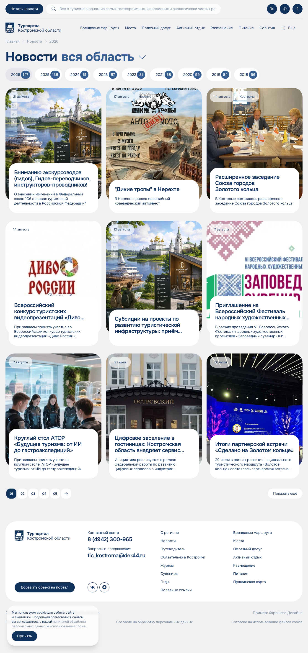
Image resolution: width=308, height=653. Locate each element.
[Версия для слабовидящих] (285, 9)
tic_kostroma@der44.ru (116, 556)
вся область (97, 57)
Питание (246, 28)
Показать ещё (285, 493)
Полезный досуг (156, 28)
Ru (272, 8)
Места (130, 28)
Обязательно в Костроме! (182, 557)
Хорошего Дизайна (286, 612)
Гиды (164, 581)
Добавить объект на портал (44, 587)
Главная (12, 41)
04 (44, 494)
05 (55, 494)
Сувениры (169, 573)
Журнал (167, 565)
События (267, 28)
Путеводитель (172, 549)
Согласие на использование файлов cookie (267, 622)
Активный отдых (190, 28)
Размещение (222, 28)
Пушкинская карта (249, 581)
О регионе (169, 532)
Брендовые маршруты (99, 28)
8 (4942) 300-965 (110, 539)
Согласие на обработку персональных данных (154, 622)
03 (33, 494)
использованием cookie (67, 626)
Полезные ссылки (176, 590)
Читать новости (24, 8)
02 (22, 494)
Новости (34, 41)
